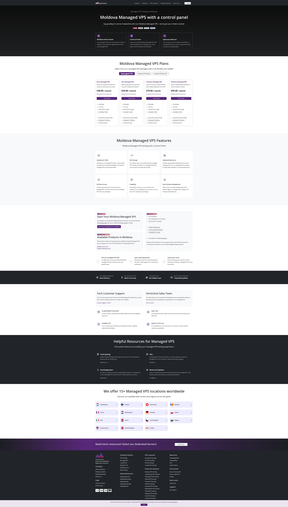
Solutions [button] (144, 3)
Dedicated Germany (125, 484)
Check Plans (181, 444)
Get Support (173, 490)
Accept (144, 504)
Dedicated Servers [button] (166, 3)
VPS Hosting (123, 458)
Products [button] (136, 3)
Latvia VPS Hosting (150, 498)
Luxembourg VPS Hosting (152, 474)
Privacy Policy (99, 485)
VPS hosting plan (102, 223)
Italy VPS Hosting (150, 484)
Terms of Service (100, 483)
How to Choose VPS (175, 472)
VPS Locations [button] (154, 3)
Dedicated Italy (124, 481)
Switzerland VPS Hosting (152, 477)
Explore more (103, 362)
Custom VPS (123, 463)
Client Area (173, 483)
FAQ (171, 463)
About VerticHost (100, 469)
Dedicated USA (124, 486)
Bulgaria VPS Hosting (151, 493)
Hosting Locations (100, 472)
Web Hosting (124, 470)
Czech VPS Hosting (150, 496)
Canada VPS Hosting (150, 465)
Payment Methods (100, 474)
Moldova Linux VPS (102, 246)
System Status (174, 465)
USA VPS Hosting (149, 460)
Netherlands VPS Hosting (152, 488)
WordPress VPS (124, 467)
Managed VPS (124, 460)
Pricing (172, 477)
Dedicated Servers (125, 477)
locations (164, 238)
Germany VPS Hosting (151, 486)
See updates (152, 378)
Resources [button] (176, 3)
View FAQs (152, 362)
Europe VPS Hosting (150, 458)
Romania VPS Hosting (151, 472)
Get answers (103, 378)
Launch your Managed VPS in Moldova (109, 226)
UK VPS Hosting (149, 463)
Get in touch (149, 303)
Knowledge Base (174, 458)
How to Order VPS (175, 474)
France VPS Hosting (150, 481)
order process (124, 223)
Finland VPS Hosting (150, 479)
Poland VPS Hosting (150, 491)
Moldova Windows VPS (160, 73)
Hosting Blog (173, 460)
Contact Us (98, 476)
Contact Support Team (103, 303)
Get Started (107, 98)
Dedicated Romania (125, 479)
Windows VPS (124, 465)
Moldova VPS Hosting (144, 73)
